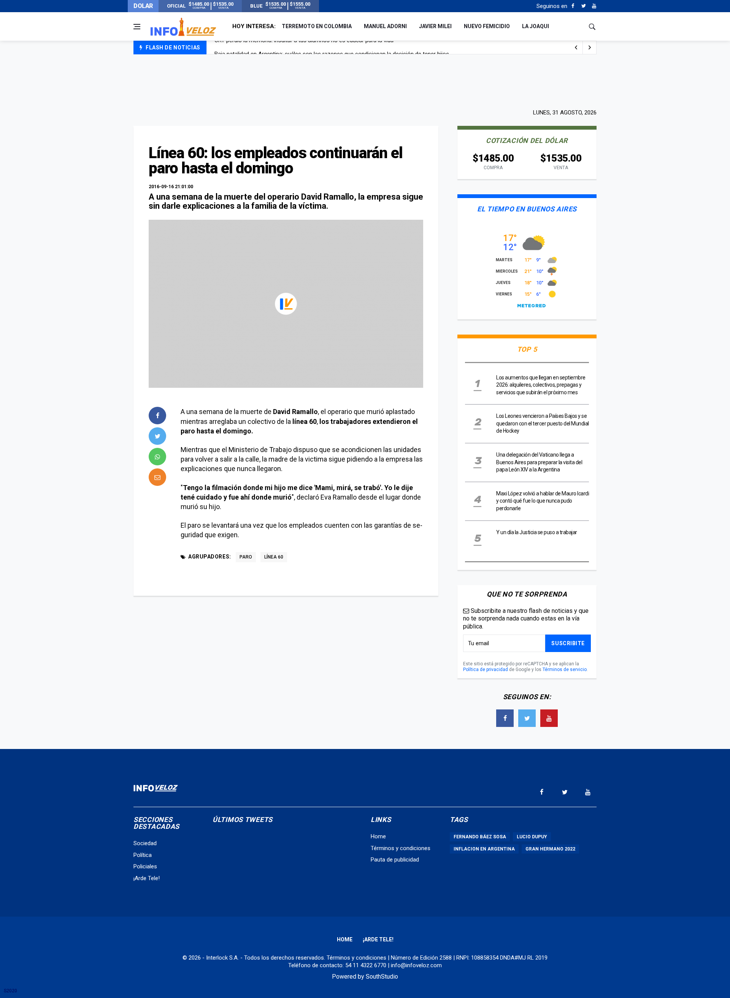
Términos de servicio (565, 669)
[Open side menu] (136, 26)
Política (142, 855)
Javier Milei (435, 26)
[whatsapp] (157, 456)
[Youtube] (594, 6)
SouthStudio (382, 976)
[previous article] (590, 47)
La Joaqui (535, 26)
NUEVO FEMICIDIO (487, 26)
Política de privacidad (485, 669)
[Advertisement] (365, 80)
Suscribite (568, 643)
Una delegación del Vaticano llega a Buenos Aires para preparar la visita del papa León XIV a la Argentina (539, 462)
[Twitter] (583, 6)
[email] (157, 477)
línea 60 (273, 557)
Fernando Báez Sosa (480, 836)
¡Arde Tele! (146, 878)
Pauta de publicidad (395, 859)
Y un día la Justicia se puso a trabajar (536, 532)
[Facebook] (572, 6)
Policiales (145, 866)
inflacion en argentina (484, 849)
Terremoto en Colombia (317, 26)
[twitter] (157, 436)
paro (246, 557)
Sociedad (145, 843)
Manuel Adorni (385, 26)
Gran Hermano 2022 (550, 849)
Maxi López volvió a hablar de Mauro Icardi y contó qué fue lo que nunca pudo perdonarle (542, 500)
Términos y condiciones (400, 848)
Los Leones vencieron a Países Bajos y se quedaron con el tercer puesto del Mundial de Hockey (542, 423)
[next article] (576, 47)
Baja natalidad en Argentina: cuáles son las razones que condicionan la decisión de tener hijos (331, 47)
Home (378, 836)
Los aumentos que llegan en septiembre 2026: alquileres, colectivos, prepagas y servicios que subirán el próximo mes (541, 384)
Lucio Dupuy (532, 836)
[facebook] (157, 415)
